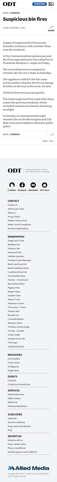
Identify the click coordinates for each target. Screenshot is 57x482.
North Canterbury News (18, 268)
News (5, 13)
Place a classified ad (17, 448)
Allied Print (12, 402)
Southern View (14, 295)
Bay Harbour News (16, 283)
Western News (14, 291)
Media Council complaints (19, 224)
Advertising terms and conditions (22, 452)
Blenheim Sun (14, 244)
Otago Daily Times (16, 240)
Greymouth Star (15, 252)
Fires (51, 141)
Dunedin (15, 13)
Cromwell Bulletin (16, 319)
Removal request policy (18, 228)
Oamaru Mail (13, 311)
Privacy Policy (14, 216)
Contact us (12, 205)
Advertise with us (15, 440)
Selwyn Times (14, 299)
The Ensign (13, 342)
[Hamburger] (51, 4)
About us (11, 212)
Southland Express (16, 346)
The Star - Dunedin (16, 330)
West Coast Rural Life (17, 264)
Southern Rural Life (16, 338)
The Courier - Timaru (17, 307)
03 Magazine (13, 366)
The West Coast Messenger (19, 260)
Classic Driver (14, 362)
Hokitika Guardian (16, 256)
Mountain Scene (15, 323)
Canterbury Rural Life (17, 272)
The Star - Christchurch (18, 279)
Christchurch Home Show (19, 384)
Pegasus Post (13, 287)
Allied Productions (16, 394)
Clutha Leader (14, 334)
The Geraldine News (16, 276)
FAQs (10, 430)
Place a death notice (17, 444)
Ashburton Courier (16, 303)
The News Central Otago (18, 326)
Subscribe (39, 4)
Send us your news (16, 208)
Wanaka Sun (13, 315)
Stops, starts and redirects (19, 426)
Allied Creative (14, 398)
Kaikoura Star (14, 248)
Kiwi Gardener (14, 358)
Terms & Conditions (16, 422)
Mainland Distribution (17, 406)
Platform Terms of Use (17, 220)
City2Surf (12, 380)
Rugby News (13, 370)
